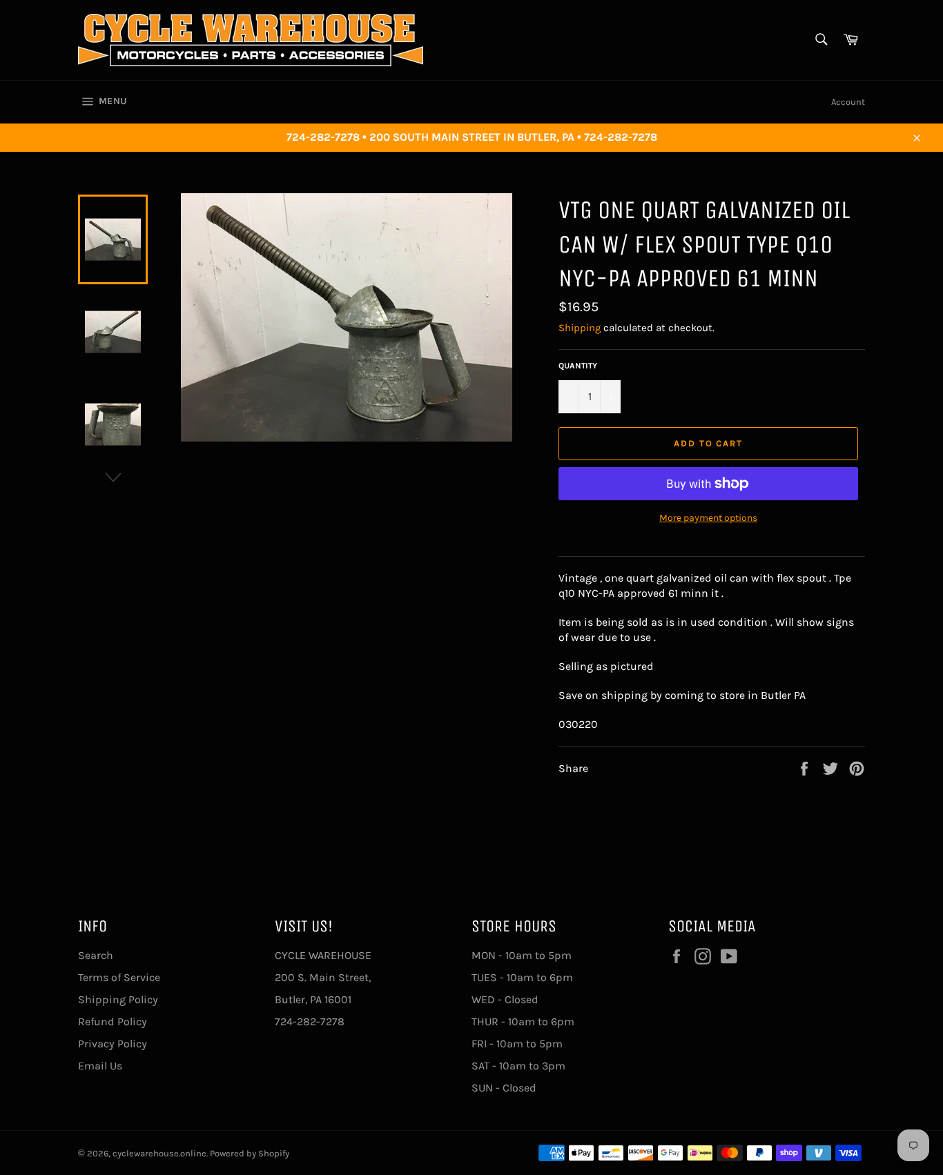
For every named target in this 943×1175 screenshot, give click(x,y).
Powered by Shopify (249, 1153)
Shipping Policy (118, 999)
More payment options (708, 518)
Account (848, 102)
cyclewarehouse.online (159, 1153)
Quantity (577, 366)
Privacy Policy (112, 1043)
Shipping (579, 328)
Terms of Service (119, 977)
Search (95, 955)
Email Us (100, 1065)
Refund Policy (112, 1021)
